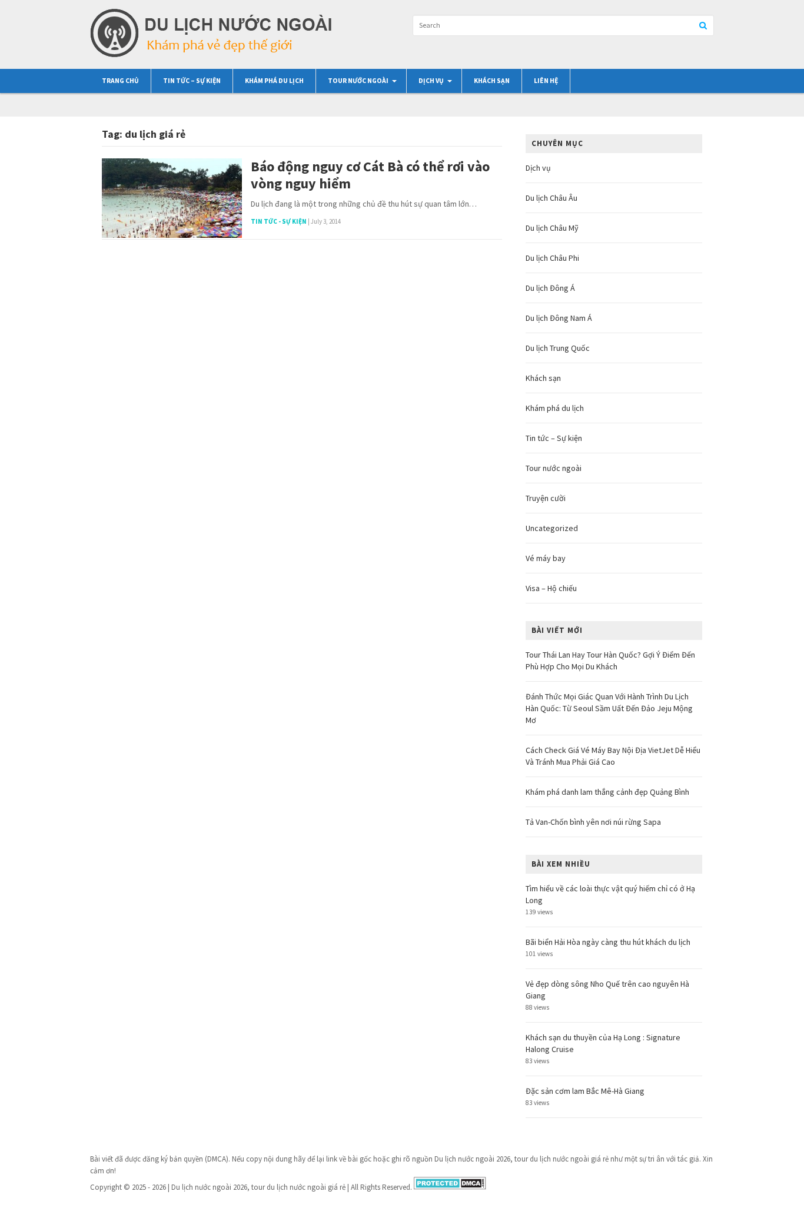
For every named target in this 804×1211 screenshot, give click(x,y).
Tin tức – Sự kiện (192, 81)
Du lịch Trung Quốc (558, 348)
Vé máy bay (546, 558)
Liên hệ (546, 81)
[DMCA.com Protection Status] (450, 1187)
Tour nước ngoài (358, 81)
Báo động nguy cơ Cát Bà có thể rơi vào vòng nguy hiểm (370, 175)
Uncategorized (552, 528)
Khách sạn (492, 81)
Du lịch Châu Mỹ (552, 228)
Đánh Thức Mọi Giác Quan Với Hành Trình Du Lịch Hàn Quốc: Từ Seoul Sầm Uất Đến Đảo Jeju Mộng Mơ (609, 708)
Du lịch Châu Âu (551, 198)
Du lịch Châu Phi (552, 258)
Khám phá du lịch (274, 81)
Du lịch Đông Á (550, 288)
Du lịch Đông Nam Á (559, 318)
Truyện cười (546, 498)
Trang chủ (120, 81)
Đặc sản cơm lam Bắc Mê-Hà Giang (585, 1091)
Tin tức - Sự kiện (279, 221)
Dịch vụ (431, 81)
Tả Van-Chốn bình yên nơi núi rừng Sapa (593, 822)
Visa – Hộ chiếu (551, 588)
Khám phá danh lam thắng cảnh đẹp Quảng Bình (607, 792)
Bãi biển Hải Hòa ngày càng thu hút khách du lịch (608, 942)
